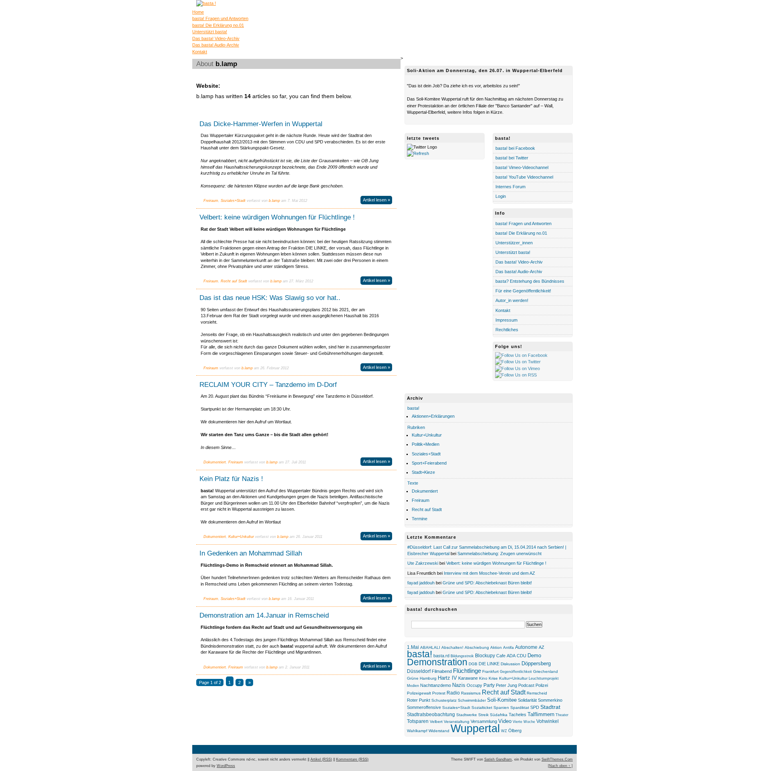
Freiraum (210, 201)
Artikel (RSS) (321, 759)
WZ (504, 731)
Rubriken (416, 427)
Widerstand (439, 731)
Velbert (436, 721)
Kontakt (199, 51)
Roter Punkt (418, 700)
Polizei (541, 685)
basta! (413, 408)
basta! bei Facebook (515, 148)
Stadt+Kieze (423, 472)
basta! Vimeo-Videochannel (521, 167)
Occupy (474, 685)
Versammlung (484, 721)
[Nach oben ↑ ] (560, 766)
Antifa (508, 647)
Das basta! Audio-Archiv (215, 44)
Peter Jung (506, 685)
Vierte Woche (524, 722)
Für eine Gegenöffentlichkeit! (523, 290)
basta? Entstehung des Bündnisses (529, 281)
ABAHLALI (430, 647)
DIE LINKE (489, 663)
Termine (419, 518)
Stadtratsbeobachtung (431, 714)
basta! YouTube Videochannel (524, 177)
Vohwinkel (547, 721)
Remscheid (537, 693)
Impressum (506, 320)
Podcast (526, 685)
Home (198, 12)
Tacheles (517, 714)
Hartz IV (447, 678)
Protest (438, 693)
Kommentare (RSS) (352, 759)
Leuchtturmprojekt (544, 678)
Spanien (501, 707)
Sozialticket (481, 707)
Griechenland (545, 671)
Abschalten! (452, 647)
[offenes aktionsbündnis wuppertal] (206, 3)
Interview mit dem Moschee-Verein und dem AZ (489, 573)
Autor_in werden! (511, 300)
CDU (521, 655)
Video (504, 721)
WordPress (226, 766)
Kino (483, 678)
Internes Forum (510, 186)
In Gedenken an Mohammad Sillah (250, 553)
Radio (453, 692)
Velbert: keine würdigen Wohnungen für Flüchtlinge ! (277, 217)
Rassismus (471, 693)
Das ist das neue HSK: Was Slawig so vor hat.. (269, 297)
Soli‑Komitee (502, 700)
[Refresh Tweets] (418, 153)
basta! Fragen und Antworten (220, 18)
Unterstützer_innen (514, 242)
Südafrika (498, 715)
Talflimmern (540, 714)
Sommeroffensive (424, 707)
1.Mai (413, 647)
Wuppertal (475, 729)
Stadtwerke (466, 715)
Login (500, 196)
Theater (562, 715)
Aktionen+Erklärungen (433, 416)
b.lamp (274, 201)
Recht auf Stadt (234, 281)
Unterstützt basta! (209, 31)
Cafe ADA (505, 655)
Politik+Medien (425, 444)
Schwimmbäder (472, 700)
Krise (493, 678)
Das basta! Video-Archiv (216, 38)
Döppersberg (536, 663)
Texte (412, 483)
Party (489, 685)
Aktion (496, 647)
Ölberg (514, 730)
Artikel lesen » (376, 199)
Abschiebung (477, 647)
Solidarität (527, 700)
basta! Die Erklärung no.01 (218, 25)
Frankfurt (490, 671)
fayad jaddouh (421, 582)
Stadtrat (550, 707)
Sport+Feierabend (429, 463)
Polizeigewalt (419, 693)
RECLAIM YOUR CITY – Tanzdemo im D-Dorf (268, 384)
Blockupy (485, 655)
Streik (483, 715)
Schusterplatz (444, 700)
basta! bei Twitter (511, 157)
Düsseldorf (419, 671)
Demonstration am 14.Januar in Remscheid (264, 615)
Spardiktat (519, 707)
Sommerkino (550, 700)
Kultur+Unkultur (241, 537)
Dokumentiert (214, 462)
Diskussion (510, 664)
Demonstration (437, 662)
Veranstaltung (456, 721)
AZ (541, 647)
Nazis (458, 685)
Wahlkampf (417, 731)
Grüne (413, 678)
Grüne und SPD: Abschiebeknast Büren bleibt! (487, 582)
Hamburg (428, 678)
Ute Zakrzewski (422, 563)
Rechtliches (506, 329)
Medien (413, 686)
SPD (534, 707)
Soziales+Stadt (233, 201)
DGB (473, 664)
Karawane (468, 678)
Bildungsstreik (462, 656)
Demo (534, 655)
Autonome (526, 647)
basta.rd (441, 655)
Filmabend (442, 671)
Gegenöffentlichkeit (516, 672)
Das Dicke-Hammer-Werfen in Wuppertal (260, 123)
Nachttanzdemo (435, 685)
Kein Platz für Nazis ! (231, 478)
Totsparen (418, 721)
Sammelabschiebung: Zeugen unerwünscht (499, 553)
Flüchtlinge (467, 671)
